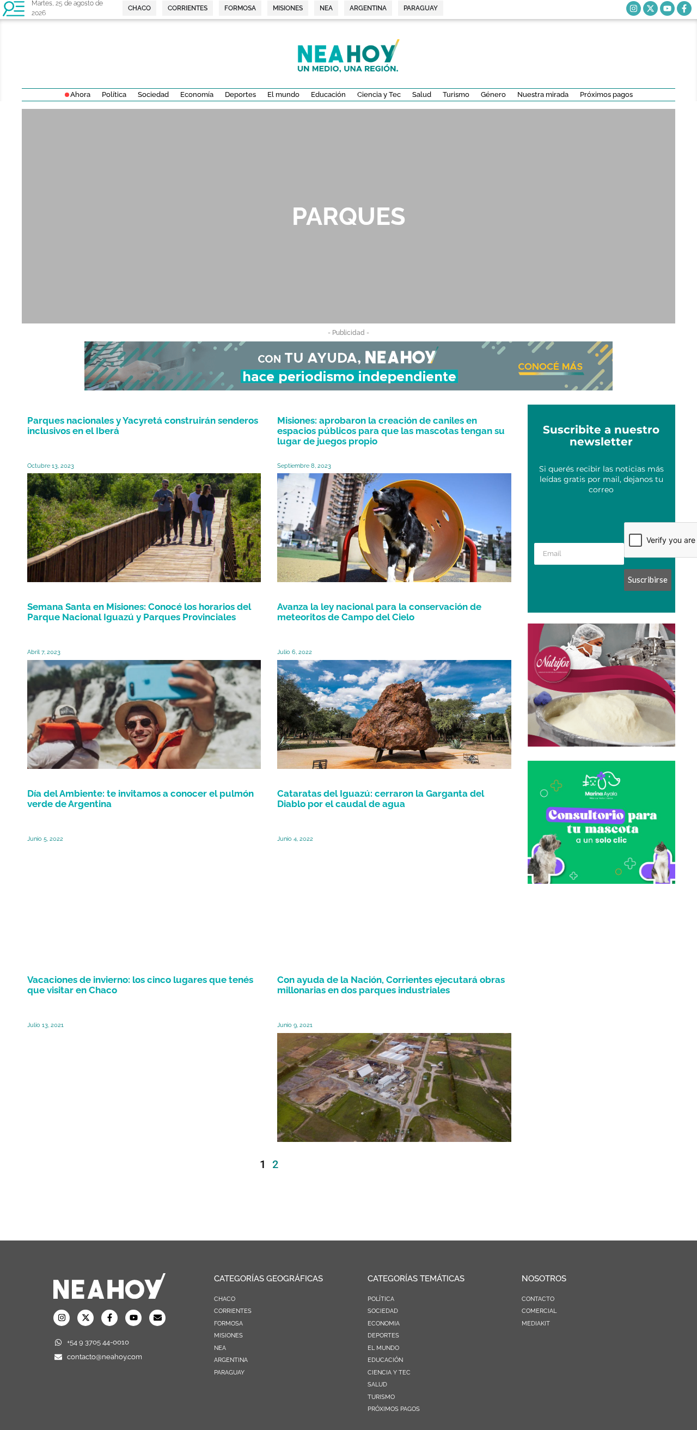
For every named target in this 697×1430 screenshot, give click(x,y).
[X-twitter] (650, 8)
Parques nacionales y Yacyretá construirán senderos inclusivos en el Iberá (142, 425)
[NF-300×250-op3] (601, 743)
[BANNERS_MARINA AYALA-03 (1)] (601, 880)
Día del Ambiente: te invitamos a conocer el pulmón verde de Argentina (140, 798)
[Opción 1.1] (348, 387)
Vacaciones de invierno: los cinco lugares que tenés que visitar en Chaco (140, 984)
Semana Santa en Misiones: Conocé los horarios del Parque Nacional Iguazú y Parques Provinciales (139, 611)
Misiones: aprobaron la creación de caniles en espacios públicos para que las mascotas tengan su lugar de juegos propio (391, 431)
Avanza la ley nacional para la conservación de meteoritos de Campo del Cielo (379, 611)
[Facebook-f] (684, 8)
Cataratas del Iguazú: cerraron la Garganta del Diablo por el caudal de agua (380, 798)
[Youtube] (667, 8)
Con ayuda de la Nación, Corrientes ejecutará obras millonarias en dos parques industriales (391, 984)
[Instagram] (633, 8)
